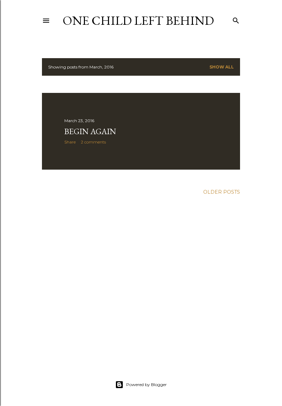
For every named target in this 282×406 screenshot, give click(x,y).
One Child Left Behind (138, 20)
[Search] (236, 19)
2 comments (93, 142)
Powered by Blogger (146, 384)
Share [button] (70, 142)
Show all (221, 67)
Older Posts (221, 192)
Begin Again (90, 131)
